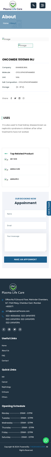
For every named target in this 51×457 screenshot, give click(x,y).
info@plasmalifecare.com (18, 311)
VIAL (18, 77)
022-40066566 (13, 316)
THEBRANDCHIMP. (38, 447)
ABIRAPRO (14, 179)
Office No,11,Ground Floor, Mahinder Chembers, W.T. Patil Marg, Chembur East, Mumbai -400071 (26, 303)
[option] (25, 39)
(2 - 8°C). (20, 87)
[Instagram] (23, 98)
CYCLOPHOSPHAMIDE (25, 72)
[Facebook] (11, 98)
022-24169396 (13, 322)
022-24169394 (13, 319)
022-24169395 (28, 319)
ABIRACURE (15, 169)
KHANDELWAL (21, 67)
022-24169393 (28, 316)
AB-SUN (13, 159)
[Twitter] (15, 98)
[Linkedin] (19, 98)
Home (5, 23)
